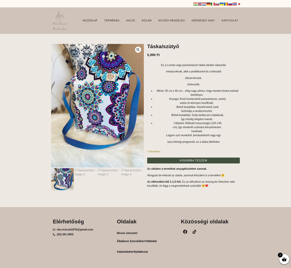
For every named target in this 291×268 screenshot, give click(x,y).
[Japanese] (239, 3)
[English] (200, 3)
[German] (208, 3)
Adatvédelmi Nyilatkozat (132, 251)
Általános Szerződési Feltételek (137, 241)
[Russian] (230, 3)
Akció (130, 20)
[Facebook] (185, 232)
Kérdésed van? (203, 20)
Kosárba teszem (193, 160)
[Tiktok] (194, 232)
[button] (138, 50)
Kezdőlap (90, 20)
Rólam (147, 20)
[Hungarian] (195, 3)
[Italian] (213, 3)
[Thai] (235, 3)
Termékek (112, 20)
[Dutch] (204, 3)
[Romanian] (226, 3)
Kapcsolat (230, 20)
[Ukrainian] (222, 3)
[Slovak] (217, 3)
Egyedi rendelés (171, 20)
